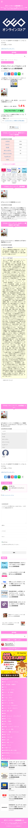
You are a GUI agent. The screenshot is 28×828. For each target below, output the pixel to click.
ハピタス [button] (4, 431)
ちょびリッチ (7, 156)
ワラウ (7, 159)
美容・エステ (7, 734)
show (16, 127)
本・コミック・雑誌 (8, 729)
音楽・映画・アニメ (8, 742)
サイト (3, 536)
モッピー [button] (4, 433)
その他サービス (7, 747)
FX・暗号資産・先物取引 (10, 684)
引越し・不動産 (7, 721)
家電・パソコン (7, 718)
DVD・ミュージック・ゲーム (8, 495)
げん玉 (7, 147)
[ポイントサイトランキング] (8, 645)
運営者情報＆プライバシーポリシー (12, 753)
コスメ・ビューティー (9, 700)
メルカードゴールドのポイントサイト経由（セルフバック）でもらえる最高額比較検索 (17, 775)
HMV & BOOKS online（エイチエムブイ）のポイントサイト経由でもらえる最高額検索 (3, 177)
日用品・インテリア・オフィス (11, 726)
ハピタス (8, 141)
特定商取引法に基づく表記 (10, 750)
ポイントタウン (7, 150)
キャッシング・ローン (9, 689)
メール (3, 531)
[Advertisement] (14, 391)
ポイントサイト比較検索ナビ (14, 6)
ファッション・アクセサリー (11, 705)
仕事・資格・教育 (8, 710)
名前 (3, 525)
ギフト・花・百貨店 (8, 692)
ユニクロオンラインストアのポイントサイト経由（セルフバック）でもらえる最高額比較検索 (17, 796)
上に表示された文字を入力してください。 (11, 544)
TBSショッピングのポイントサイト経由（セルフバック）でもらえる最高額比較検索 (19, 177)
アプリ (5, 687)
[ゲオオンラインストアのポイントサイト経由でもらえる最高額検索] (15, 74)
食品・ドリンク (7, 745)
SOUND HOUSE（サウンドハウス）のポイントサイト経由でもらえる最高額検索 (17, 603)
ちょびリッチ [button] (5, 444)
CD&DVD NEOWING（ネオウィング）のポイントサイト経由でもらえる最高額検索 (24, 177)
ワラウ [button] (3, 447)
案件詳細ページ (7, 679)
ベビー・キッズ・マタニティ (11, 708)
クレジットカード (8, 695)
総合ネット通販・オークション (11, 732)
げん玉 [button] (3, 436)
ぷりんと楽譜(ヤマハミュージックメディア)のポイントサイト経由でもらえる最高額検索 (8, 177)
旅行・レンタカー (8, 724)
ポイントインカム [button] (5, 442)
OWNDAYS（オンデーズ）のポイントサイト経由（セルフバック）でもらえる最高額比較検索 (18, 806)
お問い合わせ (7, 758)
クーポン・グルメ (8, 697)
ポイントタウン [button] (5, 439)
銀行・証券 (6, 739)
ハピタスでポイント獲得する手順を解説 (14, 120)
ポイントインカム (7, 153)
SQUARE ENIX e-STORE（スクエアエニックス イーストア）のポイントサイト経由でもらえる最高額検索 (14, 178)
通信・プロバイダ (8, 737)
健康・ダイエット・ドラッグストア (12, 716)
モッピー (8, 144)
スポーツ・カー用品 (8, 703)
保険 (5, 713)
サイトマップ (7, 755)
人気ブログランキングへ (7, 48)
